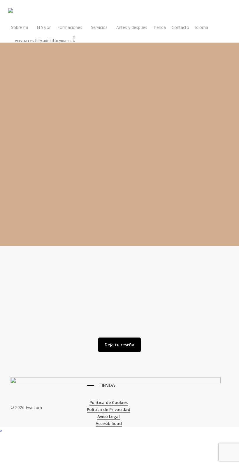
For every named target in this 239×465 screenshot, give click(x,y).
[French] (95, 370)
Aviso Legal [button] (108, 416)
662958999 (17, 191)
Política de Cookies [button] (108, 402)
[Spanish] (102, 370)
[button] (119, 345)
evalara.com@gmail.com (32, 198)
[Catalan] (82, 370)
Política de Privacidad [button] (108, 409)
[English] (89, 370)
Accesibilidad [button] (109, 423)
